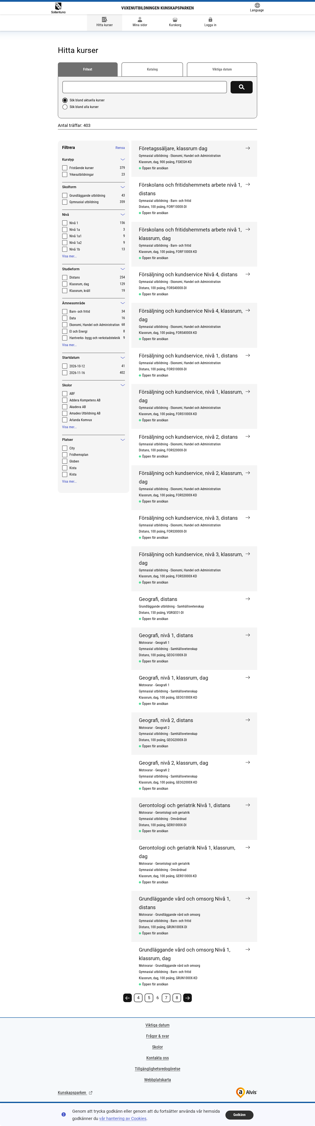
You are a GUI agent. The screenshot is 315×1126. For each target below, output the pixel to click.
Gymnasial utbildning (84, 202)
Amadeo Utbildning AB (84, 413)
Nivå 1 (73, 223)
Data (72, 318)
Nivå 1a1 (75, 236)
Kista (72, 468)
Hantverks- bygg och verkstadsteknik (94, 338)
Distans (74, 277)
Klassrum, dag (79, 284)
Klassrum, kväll (79, 291)
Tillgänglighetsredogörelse (157, 1068)
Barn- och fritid (79, 311)
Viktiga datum (222, 69)
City (72, 448)
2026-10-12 (77, 366)
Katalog (152, 69)
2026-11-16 (77, 373)
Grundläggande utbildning (87, 196)
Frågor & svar (157, 1036)
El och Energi (78, 331)
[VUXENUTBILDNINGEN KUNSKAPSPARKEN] (58, 8)
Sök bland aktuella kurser (87, 100)
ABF (72, 394)
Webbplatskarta (157, 1079)
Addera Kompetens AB (84, 400)
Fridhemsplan (78, 455)
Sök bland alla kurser (84, 107)
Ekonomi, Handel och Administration (94, 325)
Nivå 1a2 (75, 243)
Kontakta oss (157, 1057)
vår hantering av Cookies (122, 1118)
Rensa (120, 148)
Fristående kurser (81, 168)
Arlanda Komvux (80, 420)
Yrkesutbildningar (81, 175)
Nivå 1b (74, 249)
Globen (74, 461)
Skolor (157, 1046)
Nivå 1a (74, 230)
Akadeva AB (77, 407)
